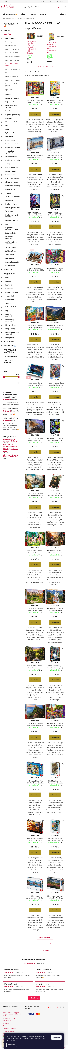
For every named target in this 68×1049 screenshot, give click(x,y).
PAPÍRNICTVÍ (9, 274)
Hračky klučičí (10, 140)
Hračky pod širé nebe (12, 160)
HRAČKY (7, 34)
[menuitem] (10, 14)
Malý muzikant (10, 200)
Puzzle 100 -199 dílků (12, 60)
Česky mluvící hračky (12, 186)
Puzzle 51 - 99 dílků (11, 53)
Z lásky (7, 164)
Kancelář (8, 281)
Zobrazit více (34, 998)
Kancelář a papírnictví (9, 315)
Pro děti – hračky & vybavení (12, 333)
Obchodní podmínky (9, 1029)
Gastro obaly (9, 296)
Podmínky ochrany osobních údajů (9, 1032)
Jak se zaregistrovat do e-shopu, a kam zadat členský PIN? (12, 1014)
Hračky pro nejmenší (12, 178)
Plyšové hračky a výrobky (11, 106)
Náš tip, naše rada (11, 167)
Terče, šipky (9, 255)
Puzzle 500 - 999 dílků (12, 80)
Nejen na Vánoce (11, 102)
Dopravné (6, 1026)
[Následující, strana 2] (45, 944)
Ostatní (8, 193)
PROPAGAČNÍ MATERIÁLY (10, 351)
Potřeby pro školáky (12, 208)
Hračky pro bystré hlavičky (11, 216)
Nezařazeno (9, 300)
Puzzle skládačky (11, 38)
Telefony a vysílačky (12, 197)
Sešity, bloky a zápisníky (10, 320)
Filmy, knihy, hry (11, 325)
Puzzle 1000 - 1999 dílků (11, 65)
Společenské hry (11, 156)
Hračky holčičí (10, 175)
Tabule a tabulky (11, 247)
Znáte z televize (10, 233)
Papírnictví (9, 285)
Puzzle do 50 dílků (11, 46)
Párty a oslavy (10, 329)
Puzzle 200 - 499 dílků (12, 57)
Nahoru (46, 950)
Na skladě (12, 383)
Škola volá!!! (9, 211)
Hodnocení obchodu (34, 959)
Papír (7, 311)
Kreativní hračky (11, 171)
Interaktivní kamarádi (9, 237)
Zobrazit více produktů (44, 66)
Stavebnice (9, 137)
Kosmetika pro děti (12, 262)
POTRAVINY (9, 341)
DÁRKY (7, 30)
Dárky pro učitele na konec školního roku (10, 455)
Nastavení (11, 1045)
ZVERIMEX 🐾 (10, 345)
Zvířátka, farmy (10, 251)
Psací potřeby (10, 338)
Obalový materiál (11, 292)
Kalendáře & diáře (11, 307)
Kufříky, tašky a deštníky (11, 243)
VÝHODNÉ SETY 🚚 (11, 25)
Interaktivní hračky (12, 98)
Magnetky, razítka (11, 220)
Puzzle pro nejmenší (12, 49)
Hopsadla (8, 118)
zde (14, 1040)
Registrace (60, 1)
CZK (41, 1)
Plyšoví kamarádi (11, 182)
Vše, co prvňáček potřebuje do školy (10, 440)
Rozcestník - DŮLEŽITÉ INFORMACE (10, 1019)
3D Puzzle (8, 73)
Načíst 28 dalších (45, 937)
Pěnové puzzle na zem (12, 69)
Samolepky (9, 111)
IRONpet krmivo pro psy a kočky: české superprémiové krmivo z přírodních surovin (10, 448)
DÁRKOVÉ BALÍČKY (8, 361)
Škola (7, 278)
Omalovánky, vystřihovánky (10, 152)
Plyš (6, 126)
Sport (7, 224)
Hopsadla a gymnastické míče (11, 228)
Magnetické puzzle (11, 77)
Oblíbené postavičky (12, 147)
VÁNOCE (8, 95)
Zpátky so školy (10, 133)
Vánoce (8, 303)
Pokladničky (9, 258)
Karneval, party (10, 189)
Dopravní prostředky (12, 115)
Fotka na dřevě (10, 356)
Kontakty (6, 1023)
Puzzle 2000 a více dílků (11, 90)
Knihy (7, 129)
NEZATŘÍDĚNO (10, 266)
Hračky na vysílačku (12, 144)
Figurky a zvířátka (11, 122)
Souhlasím (56, 1037)
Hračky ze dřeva (11, 204)
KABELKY (8, 269)
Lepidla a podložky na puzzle (12, 85)
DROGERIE (9, 289)
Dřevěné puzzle (10, 42)
